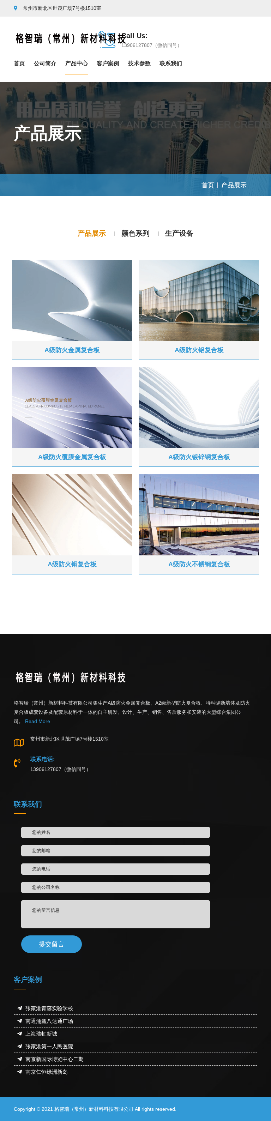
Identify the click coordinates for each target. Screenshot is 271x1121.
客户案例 (108, 63)
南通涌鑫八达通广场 (49, 1021)
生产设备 (179, 233)
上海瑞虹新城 (41, 1034)
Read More (37, 721)
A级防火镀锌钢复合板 (199, 456)
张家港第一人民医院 (49, 1046)
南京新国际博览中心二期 (54, 1059)
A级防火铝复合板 (199, 350)
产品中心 (76, 63)
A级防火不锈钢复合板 (199, 564)
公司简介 (45, 63)
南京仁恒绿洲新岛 (46, 1072)
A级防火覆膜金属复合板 (72, 456)
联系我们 (170, 63)
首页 (19, 63)
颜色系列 (135, 233)
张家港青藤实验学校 (49, 1008)
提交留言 (51, 944)
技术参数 (139, 63)
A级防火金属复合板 (72, 350)
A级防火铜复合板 (72, 564)
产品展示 (234, 185)
